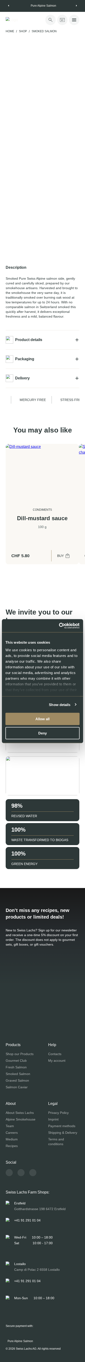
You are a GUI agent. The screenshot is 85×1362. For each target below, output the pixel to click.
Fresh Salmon (16, 1067)
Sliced (40, 169)
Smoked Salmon (18, 1074)
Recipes (12, 1146)
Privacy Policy (58, 1113)
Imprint (53, 1119)
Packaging (24, 359)
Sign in (63, 224)
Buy (60, 556)
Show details (59, 704)
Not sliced (18, 169)
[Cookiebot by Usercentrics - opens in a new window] (60, 626)
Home (10, 31)
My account (56, 1060)
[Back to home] (20, 20)
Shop (23, 31)
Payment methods (61, 1126)
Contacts (54, 1054)
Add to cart (57, 256)
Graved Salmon (17, 1080)
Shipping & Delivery (62, 1132)
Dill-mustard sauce (42, 518)
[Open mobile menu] (74, 20)
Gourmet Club (16, 1060)
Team (10, 1126)
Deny (42, 733)
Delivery (22, 378)
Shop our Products (20, 1054)
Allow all (42, 719)
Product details (28, 340)
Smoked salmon (44, 31)
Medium (12, 1139)
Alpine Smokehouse (20, 1119)
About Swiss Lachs (20, 1113)
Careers (12, 1132)
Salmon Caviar (17, 1087)
